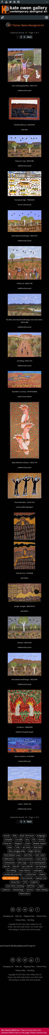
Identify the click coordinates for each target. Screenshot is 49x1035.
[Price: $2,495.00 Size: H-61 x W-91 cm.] (24, 315)
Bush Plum (28, 855)
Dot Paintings (41, 866)
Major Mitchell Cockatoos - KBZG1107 (24, 463)
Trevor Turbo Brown (24, 205)
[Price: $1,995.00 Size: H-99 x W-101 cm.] (24, 723)
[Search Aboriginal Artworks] (2, 17)
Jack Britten (24, 578)
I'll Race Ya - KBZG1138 (24, 283)
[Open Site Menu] (46, 17)
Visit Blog (30, 920)
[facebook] (2, 2)
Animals (7, 836)
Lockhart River (30, 874)
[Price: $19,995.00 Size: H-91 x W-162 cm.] (24, 602)
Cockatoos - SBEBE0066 (24, 727)
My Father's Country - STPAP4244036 (24, 392)
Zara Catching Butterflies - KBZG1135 (24, 86)
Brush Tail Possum (27, 836)
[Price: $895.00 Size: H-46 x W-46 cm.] (24, 81)
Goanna (41, 839)
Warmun (30, 890)
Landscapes (38, 870)
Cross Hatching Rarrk (37, 863)
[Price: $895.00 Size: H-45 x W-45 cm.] (24, 800)
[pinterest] (14, 2)
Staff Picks (31, 886)
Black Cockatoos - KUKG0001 (24, 756)
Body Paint (38, 847)
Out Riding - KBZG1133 (24, 361)
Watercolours (25, 893)
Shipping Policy (29, 916)
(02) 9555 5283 (19, 927)
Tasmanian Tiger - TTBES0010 (24, 200)
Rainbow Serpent (39, 843)
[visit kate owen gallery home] (24, 10)
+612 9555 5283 (36, 927)
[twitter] (10, 2)
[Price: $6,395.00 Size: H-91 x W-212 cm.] (24, 752)
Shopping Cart (8, 916)
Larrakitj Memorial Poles (13, 874)
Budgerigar (41, 836)
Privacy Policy (20, 920)
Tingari (40, 886)
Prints (25, 882)
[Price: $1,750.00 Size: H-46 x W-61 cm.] (24, 196)
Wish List (18, 916)
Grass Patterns (24, 870)
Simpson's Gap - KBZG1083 (24, 161)
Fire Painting (11, 870)
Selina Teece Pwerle (25, 396)
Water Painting (41, 890)
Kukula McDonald (24, 761)
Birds (15, 836)
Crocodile (18, 839)
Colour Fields (41, 859)
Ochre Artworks (27, 878)
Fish (33, 839)
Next (29, 37)
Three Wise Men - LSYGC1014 (24, 502)
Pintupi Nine (15, 882)
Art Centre (26, 847)
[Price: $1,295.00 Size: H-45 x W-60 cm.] (24, 357)
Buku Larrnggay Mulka (17, 851)
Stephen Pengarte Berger (24, 732)
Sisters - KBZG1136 (24, 804)
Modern (42, 874)
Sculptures (34, 882)
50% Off (16, 866)
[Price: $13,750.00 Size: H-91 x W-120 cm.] (24, 498)
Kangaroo (18, 843)
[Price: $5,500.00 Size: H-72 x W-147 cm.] (24, 387)
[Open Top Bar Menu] (47, 2)
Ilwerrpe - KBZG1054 (24, 643)
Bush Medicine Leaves (12, 855)
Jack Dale (24, 129)
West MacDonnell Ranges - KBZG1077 (24, 236)
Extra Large (22, 863)
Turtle (17, 847)
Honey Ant (7, 843)
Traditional (6, 890)
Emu (27, 839)
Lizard (27, 843)
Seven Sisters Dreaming (15, 886)
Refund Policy (41, 916)
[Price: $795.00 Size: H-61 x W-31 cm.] (24, 458)
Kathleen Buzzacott (24, 90)
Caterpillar (8, 839)
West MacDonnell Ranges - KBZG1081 (24, 679)
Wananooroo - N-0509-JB (24, 573)
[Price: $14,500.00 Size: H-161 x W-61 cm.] (24, 569)
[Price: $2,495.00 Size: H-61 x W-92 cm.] (24, 157)
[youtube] (6, 2)
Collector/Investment (25, 859)
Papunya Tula (41, 878)
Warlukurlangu (18, 890)
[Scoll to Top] (45, 1031)
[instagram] (18, 2)
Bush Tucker (40, 855)
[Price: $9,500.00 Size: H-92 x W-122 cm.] (24, 120)
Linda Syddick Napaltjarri (24, 507)
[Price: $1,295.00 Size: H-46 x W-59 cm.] (24, 279)
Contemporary (9, 863)
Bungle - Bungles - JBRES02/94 (24, 606)
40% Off (6, 866)
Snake (9, 847)
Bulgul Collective (34, 851)
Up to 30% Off (27, 866)
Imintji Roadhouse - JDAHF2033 (24, 125)
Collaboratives (8, 859)
